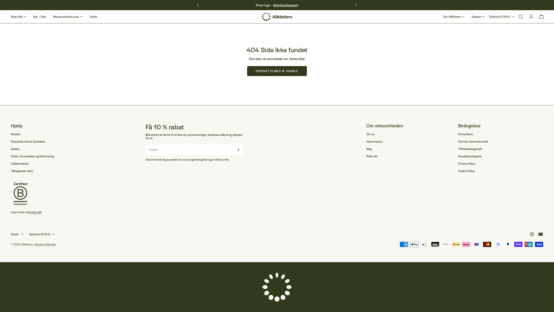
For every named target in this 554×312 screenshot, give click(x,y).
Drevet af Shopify (45, 244)
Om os (370, 134)
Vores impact (374, 141)
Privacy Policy (466, 163)
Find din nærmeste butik (473, 141)
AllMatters (27, 244)
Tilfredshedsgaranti (470, 149)
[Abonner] (238, 149)
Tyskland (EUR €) (499, 17)
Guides (15, 149)
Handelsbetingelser (470, 156)
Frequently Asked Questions (28, 141)
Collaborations (20, 163)
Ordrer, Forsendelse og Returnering (32, 156)
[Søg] (520, 16)
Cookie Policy (466, 171)
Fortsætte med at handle (277, 71)
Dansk (15, 234)
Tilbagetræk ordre (22, 171)
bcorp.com (35, 212)
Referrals (371, 156)
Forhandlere (465, 134)
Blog (369, 149)
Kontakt (15, 134)
